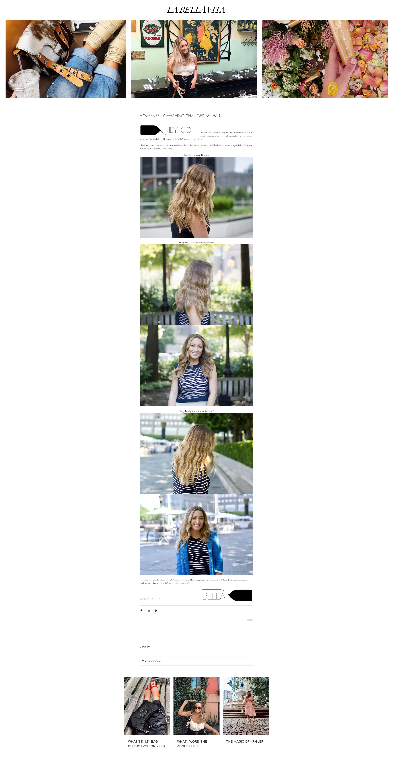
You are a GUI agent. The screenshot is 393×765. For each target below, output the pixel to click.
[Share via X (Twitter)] (148, 610)
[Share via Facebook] (141, 610)
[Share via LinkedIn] (156, 610)
